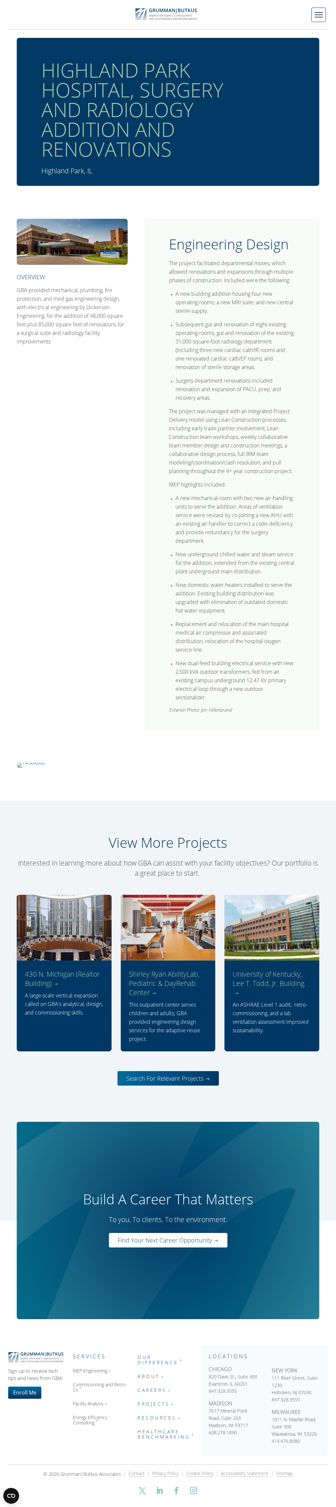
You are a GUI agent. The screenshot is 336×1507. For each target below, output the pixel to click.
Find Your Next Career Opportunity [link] (165, 1240)
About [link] (148, 1376)
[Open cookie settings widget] (11, 1496)
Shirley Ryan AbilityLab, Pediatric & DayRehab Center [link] (164, 983)
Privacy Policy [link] (165, 1473)
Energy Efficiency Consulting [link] (90, 1420)
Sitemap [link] (284, 1473)
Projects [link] (153, 1404)
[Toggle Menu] (318, 15)
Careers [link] (152, 1390)
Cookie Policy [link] (199, 1473)
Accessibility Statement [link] (244, 1473)
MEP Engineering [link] (90, 1371)
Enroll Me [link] (24, 1392)
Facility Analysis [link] (88, 1404)
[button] (142, 1490)
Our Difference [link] (157, 1360)
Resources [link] (157, 1418)
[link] (51, 762)
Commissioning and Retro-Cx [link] (100, 1387)
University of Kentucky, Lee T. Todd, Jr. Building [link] (268, 978)
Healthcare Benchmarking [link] (163, 1434)
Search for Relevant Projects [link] (164, 1078)
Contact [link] (137, 1473)
